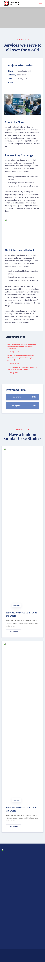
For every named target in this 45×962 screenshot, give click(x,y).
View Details (13, 632)
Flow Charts (23, 397)
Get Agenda (23, 406)
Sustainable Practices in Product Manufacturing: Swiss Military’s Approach (20, 358)
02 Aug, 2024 (14, 363)
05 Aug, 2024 (14, 352)
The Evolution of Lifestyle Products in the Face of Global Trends (22, 368)
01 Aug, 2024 (14, 373)
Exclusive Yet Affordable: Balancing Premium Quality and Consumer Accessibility (21, 346)
